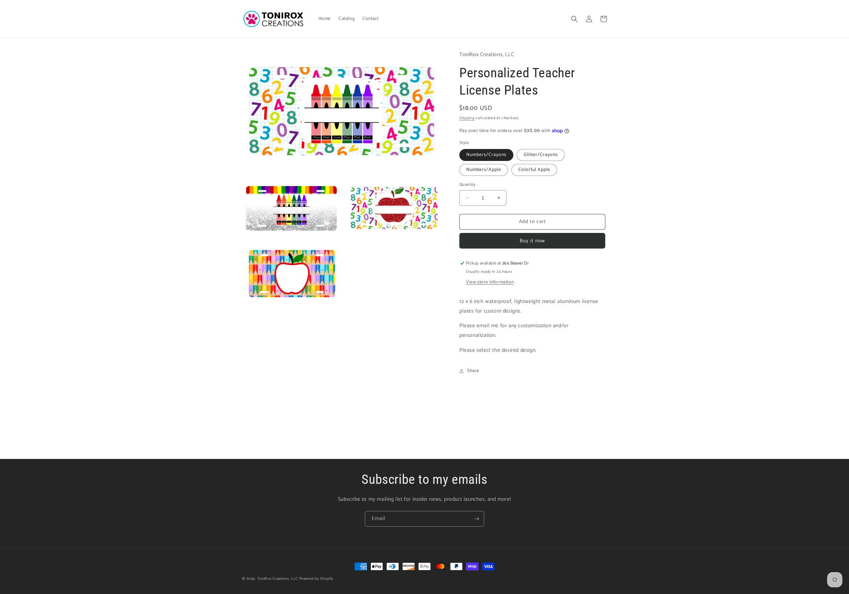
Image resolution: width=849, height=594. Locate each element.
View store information (490, 282)
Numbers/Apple (483, 170)
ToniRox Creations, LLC (278, 579)
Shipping (467, 118)
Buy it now (532, 241)
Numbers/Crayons (486, 155)
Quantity (467, 185)
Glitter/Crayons (541, 155)
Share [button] (473, 371)
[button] (574, 19)
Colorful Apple (534, 170)
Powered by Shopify (316, 579)
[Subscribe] (476, 519)
